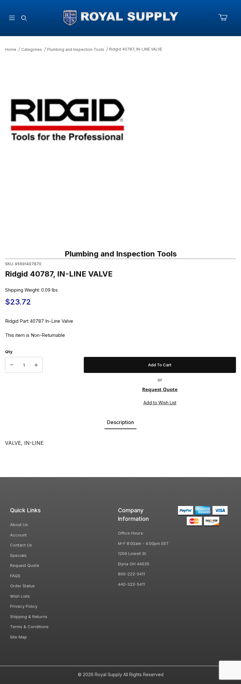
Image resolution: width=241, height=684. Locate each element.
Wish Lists (20, 596)
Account (18, 534)
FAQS (15, 575)
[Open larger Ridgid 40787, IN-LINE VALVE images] (120, 119)
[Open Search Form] (24, 18)
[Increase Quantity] (36, 365)
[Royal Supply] (120, 17)
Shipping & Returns (28, 616)
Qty (9, 351)
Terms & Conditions (29, 626)
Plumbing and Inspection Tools (75, 49)
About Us (19, 524)
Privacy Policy (23, 606)
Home (10, 49)
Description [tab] (120, 422)
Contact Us (21, 544)
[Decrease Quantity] (11, 365)
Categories (31, 49)
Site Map (18, 636)
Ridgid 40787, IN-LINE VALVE (135, 49)
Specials (18, 555)
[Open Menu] (12, 18)
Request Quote (160, 389)
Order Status (22, 585)
